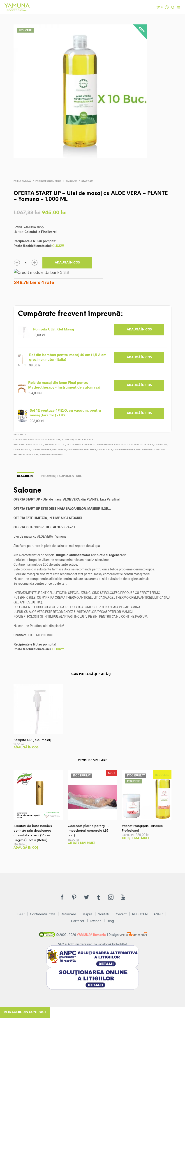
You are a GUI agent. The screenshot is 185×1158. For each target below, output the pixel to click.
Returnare (68, 914)
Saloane (71, 181)
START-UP (87, 181)
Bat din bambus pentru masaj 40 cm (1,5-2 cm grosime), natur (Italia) (67, 356)
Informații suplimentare (61, 476)
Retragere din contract (25, 1012)
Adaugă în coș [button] (139, 329)
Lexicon (95, 921)
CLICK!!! (58, 246)
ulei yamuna (144, 449)
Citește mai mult (81, 843)
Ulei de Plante (84, 440)
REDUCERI (140, 914)
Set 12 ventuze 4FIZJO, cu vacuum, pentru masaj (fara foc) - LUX (65, 412)
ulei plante (104, 449)
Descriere (25, 476)
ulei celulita (22, 449)
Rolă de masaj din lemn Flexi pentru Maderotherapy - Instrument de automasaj (64, 384)
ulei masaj (59, 449)
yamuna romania (51, 454)
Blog (110, 921)
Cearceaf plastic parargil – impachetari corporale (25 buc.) (88, 830)
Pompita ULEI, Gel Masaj (53, 329)
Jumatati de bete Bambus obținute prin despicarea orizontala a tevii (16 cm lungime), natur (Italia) (33, 833)
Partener (77, 921)
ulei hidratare (41, 449)
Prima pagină (22, 181)
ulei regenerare (124, 449)
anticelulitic (34, 445)
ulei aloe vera (143, 445)
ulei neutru (75, 449)
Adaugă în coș (67, 262)
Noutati (103, 914)
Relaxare (54, 440)
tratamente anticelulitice (115, 445)
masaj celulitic (55, 445)
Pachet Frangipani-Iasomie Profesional (142, 828)
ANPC (158, 914)
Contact (121, 914)
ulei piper (90, 449)
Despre (86, 914)
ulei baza (161, 445)
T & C (21, 914)
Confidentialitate (42, 914)
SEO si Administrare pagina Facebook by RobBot (92, 944)
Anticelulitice (37, 440)
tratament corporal (81, 445)
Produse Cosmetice (48, 181)
